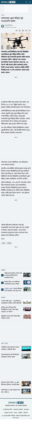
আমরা (15, 412)
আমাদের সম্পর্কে (8, 412)
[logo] (8, 2)
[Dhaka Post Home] (16, 403)
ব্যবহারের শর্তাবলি (18, 409)
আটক (3, 243)
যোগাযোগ (26, 409)
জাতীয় (2, 15)
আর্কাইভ (20, 412)
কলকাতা (9, 243)
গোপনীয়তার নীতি (7, 409)
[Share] (16, 30)
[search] (26, 2)
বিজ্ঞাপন (26, 412)
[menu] (29, 2)
